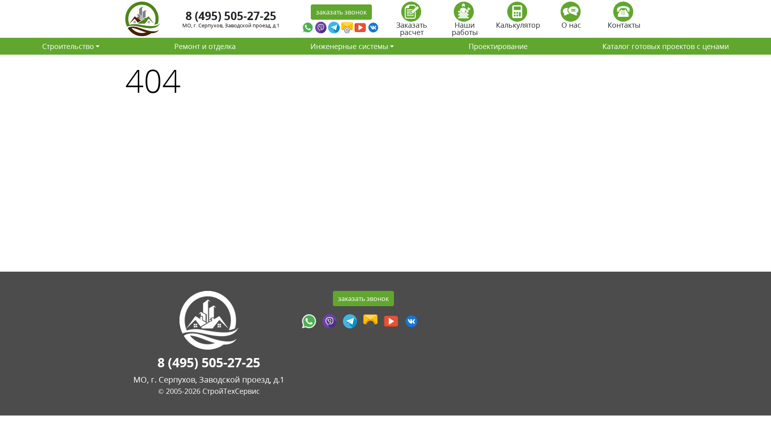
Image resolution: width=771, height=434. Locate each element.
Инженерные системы (349, 46)
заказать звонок (341, 12)
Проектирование (498, 46)
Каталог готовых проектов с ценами (665, 46)
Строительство (68, 46)
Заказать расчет (411, 28)
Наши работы (465, 28)
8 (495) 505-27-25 (231, 15)
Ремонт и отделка (205, 46)
